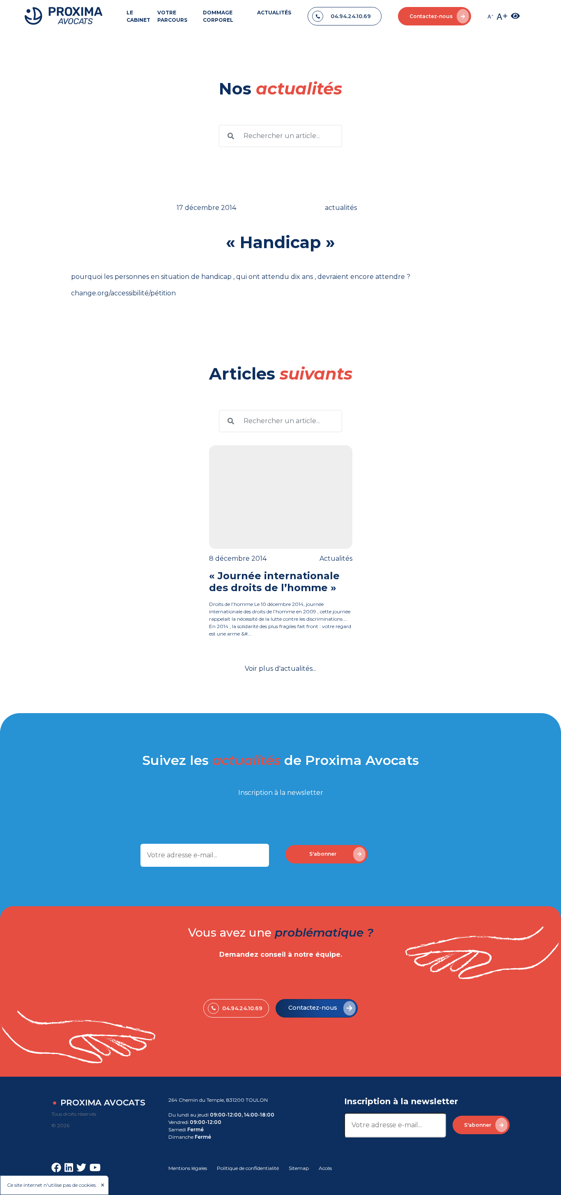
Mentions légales (187, 1168)
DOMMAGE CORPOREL (218, 16)
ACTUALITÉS (274, 12)
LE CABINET (138, 16)
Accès (325, 1168)
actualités (336, 558)
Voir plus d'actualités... (280, 668)
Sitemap (299, 1168)
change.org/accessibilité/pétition (123, 293)
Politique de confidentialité (248, 1168)
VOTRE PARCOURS (172, 16)
